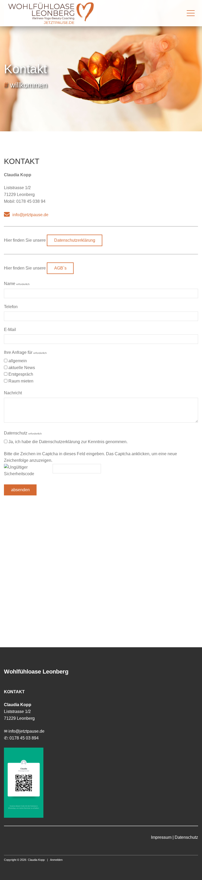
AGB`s (60, 268)
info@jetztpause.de (30, 215)
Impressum (161, 837)
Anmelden (56, 859)
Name (17, 283)
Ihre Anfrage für (25, 352)
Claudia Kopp (36, 859)
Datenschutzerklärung (74, 240)
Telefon (11, 306)
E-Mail (10, 329)
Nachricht (13, 393)
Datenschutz (23, 433)
